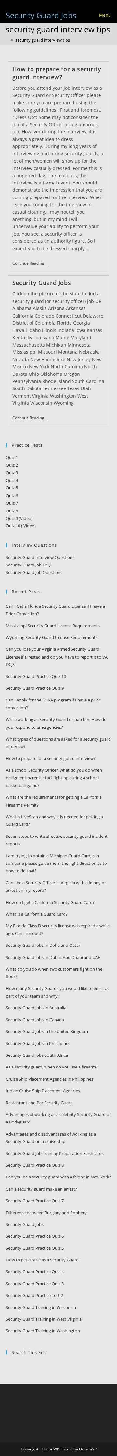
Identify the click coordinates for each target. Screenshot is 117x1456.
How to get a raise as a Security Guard (42, 1260)
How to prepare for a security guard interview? (56, 73)
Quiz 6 (12, 495)
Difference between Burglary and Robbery (46, 1213)
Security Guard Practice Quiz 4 (35, 1271)
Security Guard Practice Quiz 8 (35, 1165)
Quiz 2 (12, 465)
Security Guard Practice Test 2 (34, 1295)
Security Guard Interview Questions (40, 557)
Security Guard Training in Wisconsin (41, 1307)
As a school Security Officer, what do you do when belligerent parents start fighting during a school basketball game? (54, 777)
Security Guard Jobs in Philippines (38, 1043)
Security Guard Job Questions (34, 572)
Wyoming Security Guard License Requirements (52, 637)
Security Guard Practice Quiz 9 (35, 688)
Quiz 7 (12, 503)
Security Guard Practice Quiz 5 (35, 1248)
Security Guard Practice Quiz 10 (36, 676)
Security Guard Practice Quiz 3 (35, 1283)
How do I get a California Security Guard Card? (50, 902)
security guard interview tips (42, 40)
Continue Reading (30, 263)
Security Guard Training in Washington (43, 1331)
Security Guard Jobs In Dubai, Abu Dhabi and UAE (53, 957)
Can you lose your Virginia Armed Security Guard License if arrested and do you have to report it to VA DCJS (57, 656)
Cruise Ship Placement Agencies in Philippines (49, 1079)
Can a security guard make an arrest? (41, 1189)
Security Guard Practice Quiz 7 (35, 1201)
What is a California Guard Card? (37, 914)
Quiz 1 (12, 457)
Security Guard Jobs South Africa (37, 1055)
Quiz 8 (12, 511)
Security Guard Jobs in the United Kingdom (47, 1031)
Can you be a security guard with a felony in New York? (58, 1177)
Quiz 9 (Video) (19, 518)
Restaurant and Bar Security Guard (39, 1103)
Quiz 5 (12, 488)
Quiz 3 (12, 473)
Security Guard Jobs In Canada (35, 1020)
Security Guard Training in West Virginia (44, 1319)
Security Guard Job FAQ (28, 565)
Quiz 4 (12, 480)
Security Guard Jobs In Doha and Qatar (43, 945)
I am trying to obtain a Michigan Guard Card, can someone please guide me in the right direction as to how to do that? (56, 863)
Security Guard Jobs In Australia (36, 1008)
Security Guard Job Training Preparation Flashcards (55, 1153)
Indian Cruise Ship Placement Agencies (43, 1091)
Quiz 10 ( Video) (21, 526)
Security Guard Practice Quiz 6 (35, 1236)
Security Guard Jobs (41, 15)
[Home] (7, 40)
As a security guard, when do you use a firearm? (52, 1067)
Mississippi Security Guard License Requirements (53, 626)
